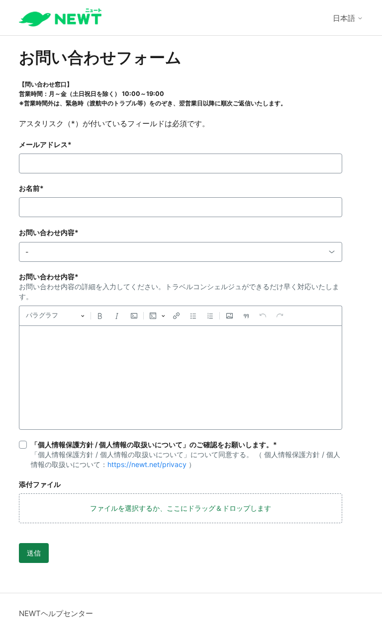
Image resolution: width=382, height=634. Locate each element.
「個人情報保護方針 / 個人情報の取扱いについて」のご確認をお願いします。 (154, 444)
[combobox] (180, 252)
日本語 (345, 18)
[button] (180, 508)
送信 (34, 553)
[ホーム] (60, 17)
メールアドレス (45, 144)
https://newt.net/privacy (147, 464)
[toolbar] (180, 315)
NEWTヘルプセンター (56, 613)
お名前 (31, 188)
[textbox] (180, 377)
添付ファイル (40, 484)
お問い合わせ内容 (49, 232)
